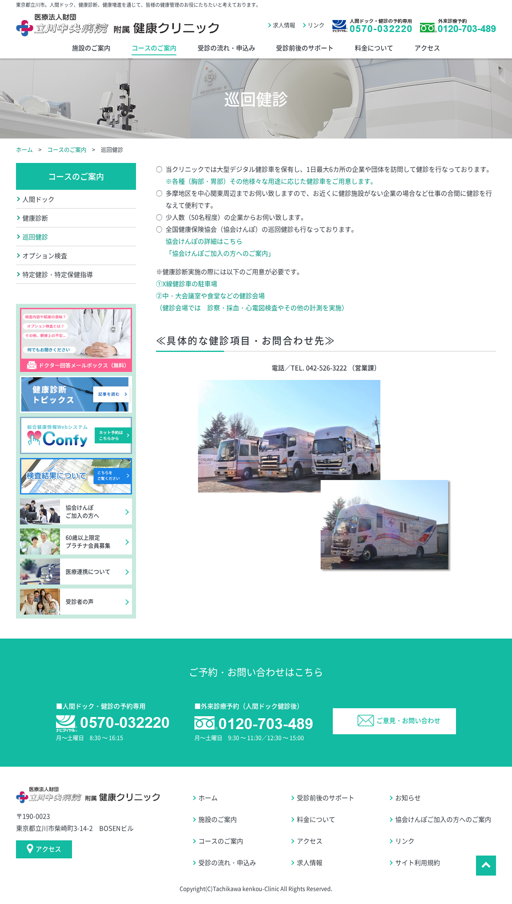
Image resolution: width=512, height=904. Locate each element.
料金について (374, 47)
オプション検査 (44, 255)
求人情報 (284, 25)
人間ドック (38, 199)
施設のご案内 (91, 47)
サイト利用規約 (417, 862)
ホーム (24, 149)
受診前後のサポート (305, 47)
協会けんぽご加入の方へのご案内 (443, 819)
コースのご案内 (154, 47)
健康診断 (35, 218)
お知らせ (408, 797)
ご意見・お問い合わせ (408, 720)
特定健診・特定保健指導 (57, 274)
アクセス (427, 47)
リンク (316, 25)
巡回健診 (35, 236)
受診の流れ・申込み (226, 47)
